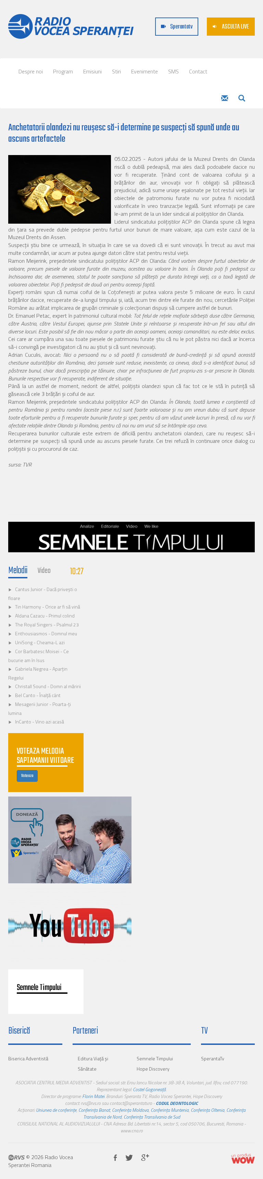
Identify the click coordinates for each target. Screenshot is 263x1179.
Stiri (116, 71)
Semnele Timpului (155, 1058)
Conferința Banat (94, 1109)
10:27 (77, 571)
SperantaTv (212, 1058)
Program (63, 71)
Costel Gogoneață (149, 1089)
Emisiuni (92, 71)
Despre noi (30, 71)
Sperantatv (180, 27)
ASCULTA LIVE (235, 27)
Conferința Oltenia (207, 1109)
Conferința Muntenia (170, 1109)
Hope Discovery (153, 1068)
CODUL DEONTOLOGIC (177, 1103)
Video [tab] (44, 571)
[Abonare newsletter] (225, 98)
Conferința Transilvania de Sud (152, 1116)
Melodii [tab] (17, 571)
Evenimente (144, 71)
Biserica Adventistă (28, 1058)
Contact (198, 71)
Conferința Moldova (130, 1109)
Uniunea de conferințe (56, 1109)
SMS (173, 71)
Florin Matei (93, 1096)
